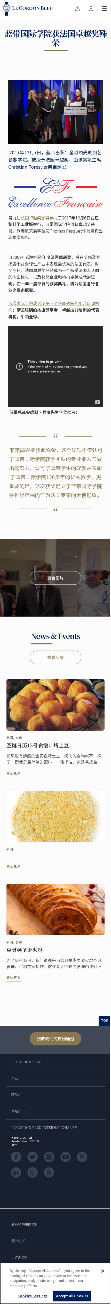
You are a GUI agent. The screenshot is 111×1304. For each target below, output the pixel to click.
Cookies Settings (32, 1295)
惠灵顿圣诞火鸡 (24, 950)
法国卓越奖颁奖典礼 (39, 218)
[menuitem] (77, 9)
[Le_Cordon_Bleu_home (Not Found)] (29, 9)
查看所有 (55, 657)
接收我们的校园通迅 (55, 1038)
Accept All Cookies (72, 1295)
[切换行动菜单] (104, 9)
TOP (104, 1020)
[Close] (102, 1271)
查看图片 (55, 578)
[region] (55, 1283)
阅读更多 (13, 773)
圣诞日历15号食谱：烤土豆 (37, 745)
